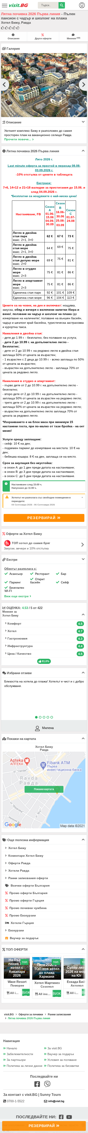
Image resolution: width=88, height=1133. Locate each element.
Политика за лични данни (24, 1065)
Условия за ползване (62, 1059)
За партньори (16, 1059)
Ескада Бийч (77, 982)
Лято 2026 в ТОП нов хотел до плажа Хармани (46, 970)
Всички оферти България (30, 885)
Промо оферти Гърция (26, 900)
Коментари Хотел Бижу (25, 855)
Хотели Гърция (22, 923)
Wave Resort (17, 982)
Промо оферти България (28, 893)
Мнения (73, 38)
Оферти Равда (18, 863)
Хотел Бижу (16, 848)
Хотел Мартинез (47, 983)
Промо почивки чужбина (28, 908)
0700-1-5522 (15, 1101)
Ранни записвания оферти (27, 878)
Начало (12, 1048)
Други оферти (43, 38)
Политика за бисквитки (63, 1065)
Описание (13, 38)
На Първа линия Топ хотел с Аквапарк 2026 (17, 968)
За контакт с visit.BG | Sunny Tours (32, 1094)
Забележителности (20, 1054)
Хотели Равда (18, 870)
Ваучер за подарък (23, 938)
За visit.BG (54, 1048)
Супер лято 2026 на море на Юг (77, 971)
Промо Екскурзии (22, 915)
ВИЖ (26, 992)
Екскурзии (15, 930)
